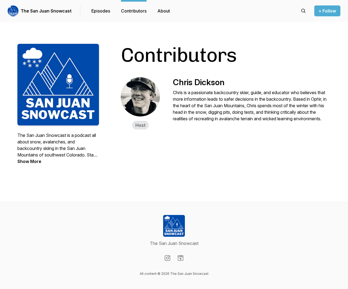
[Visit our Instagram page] (167, 258)
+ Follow (327, 11)
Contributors (134, 11)
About (163, 11)
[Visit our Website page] (180, 258)
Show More (29, 161)
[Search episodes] (303, 11)
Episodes (100, 11)
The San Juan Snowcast (46, 11)
